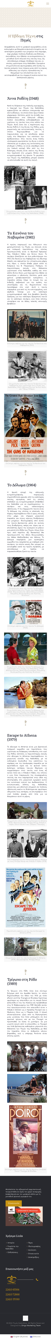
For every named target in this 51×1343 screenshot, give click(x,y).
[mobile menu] (48, 4)
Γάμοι (30, 1243)
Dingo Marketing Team (31, 1325)
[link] (27, 328)
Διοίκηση (32, 1250)
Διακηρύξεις (33, 1257)
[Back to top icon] (25, 1318)
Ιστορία (11, 1243)
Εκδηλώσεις (13, 1252)
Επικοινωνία (33, 1254)
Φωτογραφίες (34, 1246)
